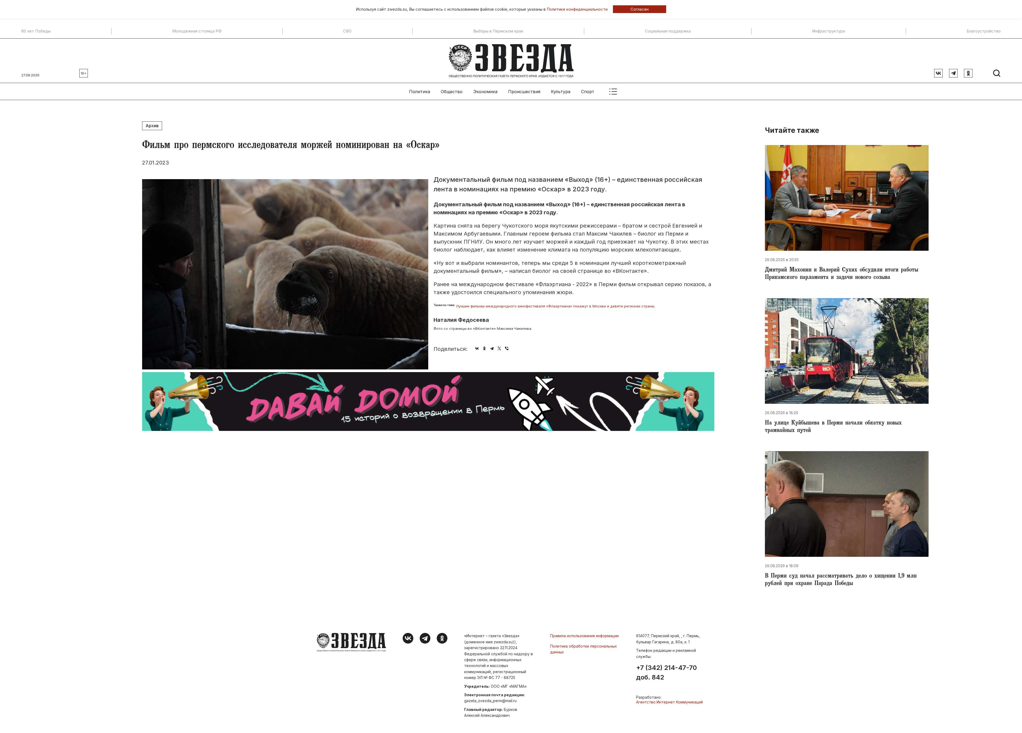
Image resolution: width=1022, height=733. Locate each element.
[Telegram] (492, 348)
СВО (347, 31)
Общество (452, 91)
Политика (419, 91)
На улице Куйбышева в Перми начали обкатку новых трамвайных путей (833, 427)
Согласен (639, 9)
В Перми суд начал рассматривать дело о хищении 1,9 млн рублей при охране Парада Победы (841, 580)
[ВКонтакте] (477, 348)
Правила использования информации (584, 635)
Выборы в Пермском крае (498, 31)
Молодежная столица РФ (197, 31)
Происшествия (524, 91)
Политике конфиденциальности (577, 9)
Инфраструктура (828, 31)
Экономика (485, 91)
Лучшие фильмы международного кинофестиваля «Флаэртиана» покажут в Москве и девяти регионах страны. (555, 306)
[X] (499, 348)
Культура (560, 91)
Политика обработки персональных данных (583, 649)
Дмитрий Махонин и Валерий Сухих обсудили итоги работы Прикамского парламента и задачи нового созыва (841, 274)
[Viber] (507, 348)
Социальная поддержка (668, 31)
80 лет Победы (36, 31)
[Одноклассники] (484, 348)
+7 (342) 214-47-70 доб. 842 (666, 672)
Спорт (587, 91)
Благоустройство (984, 31)
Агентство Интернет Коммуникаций (669, 702)
